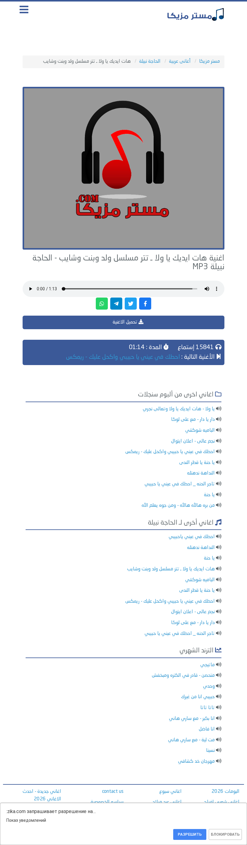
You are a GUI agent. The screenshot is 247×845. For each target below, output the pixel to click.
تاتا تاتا (207, 707)
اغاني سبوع (170, 791)
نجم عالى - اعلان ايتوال (193, 441)
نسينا (210, 750)
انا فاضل (207, 729)
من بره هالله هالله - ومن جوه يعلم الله (178, 505)
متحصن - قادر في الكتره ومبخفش (183, 675)
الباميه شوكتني (200, 430)
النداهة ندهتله (201, 473)
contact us (113, 791)
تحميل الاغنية (126, 322)
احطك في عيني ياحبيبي (192, 536)
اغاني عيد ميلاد (167, 802)
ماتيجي (207, 665)
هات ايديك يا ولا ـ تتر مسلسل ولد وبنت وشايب (171, 569)
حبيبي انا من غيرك (198, 697)
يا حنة (209, 495)
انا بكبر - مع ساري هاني (192, 718)
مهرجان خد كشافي (196, 761)
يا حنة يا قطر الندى (197, 462)
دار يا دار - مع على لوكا (193, 419)
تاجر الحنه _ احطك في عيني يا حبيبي (180, 484)
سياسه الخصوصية (107, 802)
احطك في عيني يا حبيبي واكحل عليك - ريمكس (123, 357)
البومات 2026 (225, 791)
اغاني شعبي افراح (221, 802)
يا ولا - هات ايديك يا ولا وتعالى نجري (179, 409)
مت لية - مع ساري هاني (191, 740)
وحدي (209, 686)
